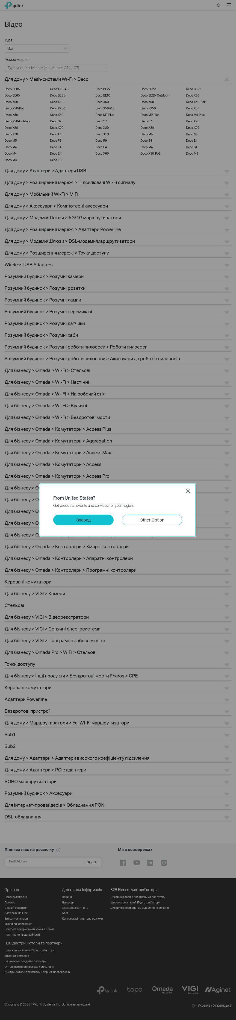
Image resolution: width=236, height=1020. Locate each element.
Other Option (152, 519)
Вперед (83, 519)
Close (188, 491)
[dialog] (118, 510)
